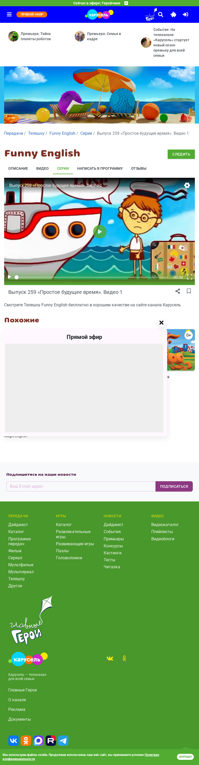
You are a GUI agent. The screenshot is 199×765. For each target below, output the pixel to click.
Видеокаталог (165, 524)
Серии (63, 168)
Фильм (15, 550)
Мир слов (161, 377)
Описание (18, 168)
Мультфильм (20, 564)
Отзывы (138, 168)
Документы (19, 719)
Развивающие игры (75, 543)
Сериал (15, 557)
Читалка (112, 566)
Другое (15, 585)
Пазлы (62, 550)
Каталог (16, 531)
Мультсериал (21, 571)
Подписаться (174, 486)
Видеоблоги (162, 538)
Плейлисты (162, 531)
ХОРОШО (185, 757)
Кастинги (113, 552)
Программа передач (19, 541)
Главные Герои (22, 690)
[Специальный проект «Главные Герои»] (137, 14)
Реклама (16, 709)
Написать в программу (100, 168)
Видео (42, 168)
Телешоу (16, 578)
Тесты (109, 559)
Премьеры (114, 538)
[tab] (110, 658)
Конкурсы (113, 545)
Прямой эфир (84, 337)
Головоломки (69, 557)
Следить (181, 154)
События (112, 531)
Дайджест (18, 524)
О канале (17, 699)
